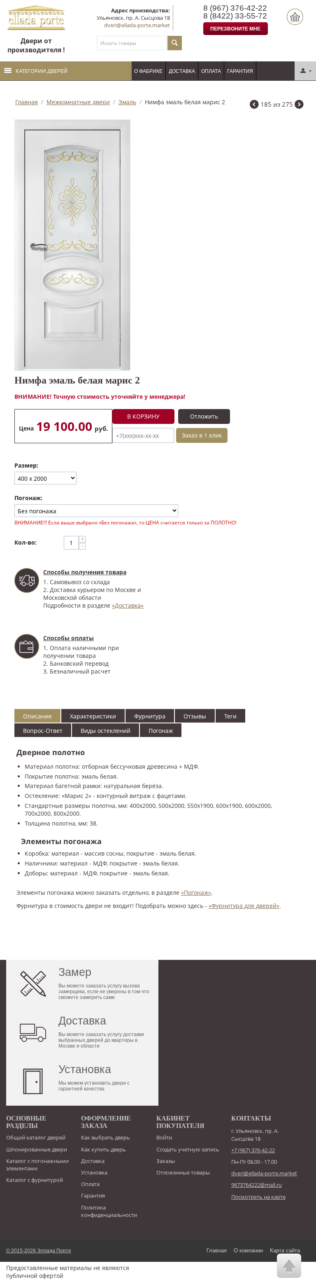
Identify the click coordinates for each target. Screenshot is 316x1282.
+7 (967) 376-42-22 (253, 1150)
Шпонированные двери (36, 1149)
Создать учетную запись (187, 1149)
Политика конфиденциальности (109, 1211)
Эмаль (127, 102)
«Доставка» (128, 605)
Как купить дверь (103, 1149)
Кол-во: (25, 542)
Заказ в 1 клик (202, 435)
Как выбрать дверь (105, 1137)
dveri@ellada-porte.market (137, 25)
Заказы (165, 1161)
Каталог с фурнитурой (34, 1180)
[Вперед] (299, 105)
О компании (248, 1250)
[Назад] (254, 105)
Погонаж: (28, 498)
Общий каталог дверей (35, 1137)
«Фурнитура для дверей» (244, 906)
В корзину (143, 416)
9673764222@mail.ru (256, 1184)
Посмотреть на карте (258, 1196)
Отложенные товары (183, 1172)
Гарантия (240, 71)
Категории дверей (41, 71)
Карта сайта (285, 1250)
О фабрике (148, 71)
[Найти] (174, 43)
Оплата (211, 71)
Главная (26, 102)
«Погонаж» (196, 892)
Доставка (182, 71)
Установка (94, 1172)
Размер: (26, 465)
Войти (164, 1137)
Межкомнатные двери (78, 102)
